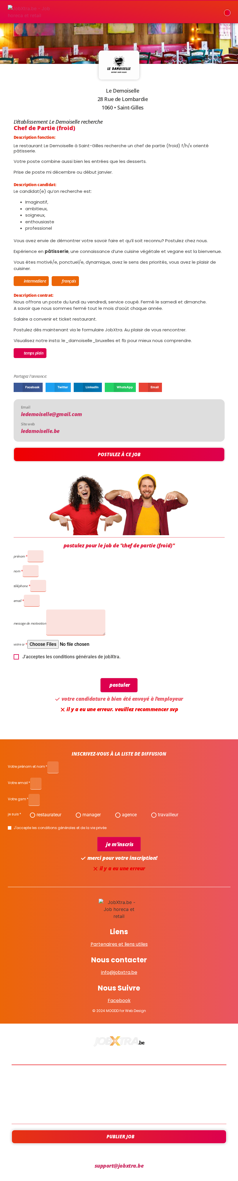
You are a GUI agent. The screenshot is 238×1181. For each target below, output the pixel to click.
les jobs (119, 1079)
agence (129, 814)
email (17, 600)
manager (91, 814)
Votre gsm (17, 799)
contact (119, 1110)
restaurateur (49, 814)
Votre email (18, 783)
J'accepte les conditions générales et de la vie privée (60, 828)
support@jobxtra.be (119, 1165)
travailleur (168, 814)
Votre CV (19, 644)
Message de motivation (30, 623)
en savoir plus (119, 1094)
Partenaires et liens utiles (119, 944)
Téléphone (21, 585)
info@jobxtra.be (119, 972)
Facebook (119, 1000)
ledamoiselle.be (40, 430)
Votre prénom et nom (26, 767)
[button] (28, 387)
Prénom (19, 556)
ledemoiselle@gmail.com (51, 414)
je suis (13, 815)
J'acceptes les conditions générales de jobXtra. (71, 657)
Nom (17, 571)
